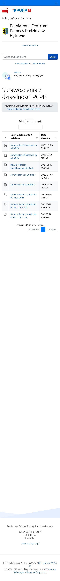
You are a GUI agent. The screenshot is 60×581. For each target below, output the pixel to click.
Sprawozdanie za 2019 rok (22, 174)
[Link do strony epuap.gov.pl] (21, 10)
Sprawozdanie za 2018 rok (22, 184)
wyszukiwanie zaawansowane (31, 63)
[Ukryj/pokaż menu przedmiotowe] (4, 2)
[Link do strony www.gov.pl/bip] (6, 10)
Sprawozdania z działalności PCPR (23, 109)
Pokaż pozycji (30, 121)
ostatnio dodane (30, 45)
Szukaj (53, 56)
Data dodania (45, 136)
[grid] (30, 176)
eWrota (17, 72)
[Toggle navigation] (56, 2)
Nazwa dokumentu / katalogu (21, 136)
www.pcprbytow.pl (30, 543)
